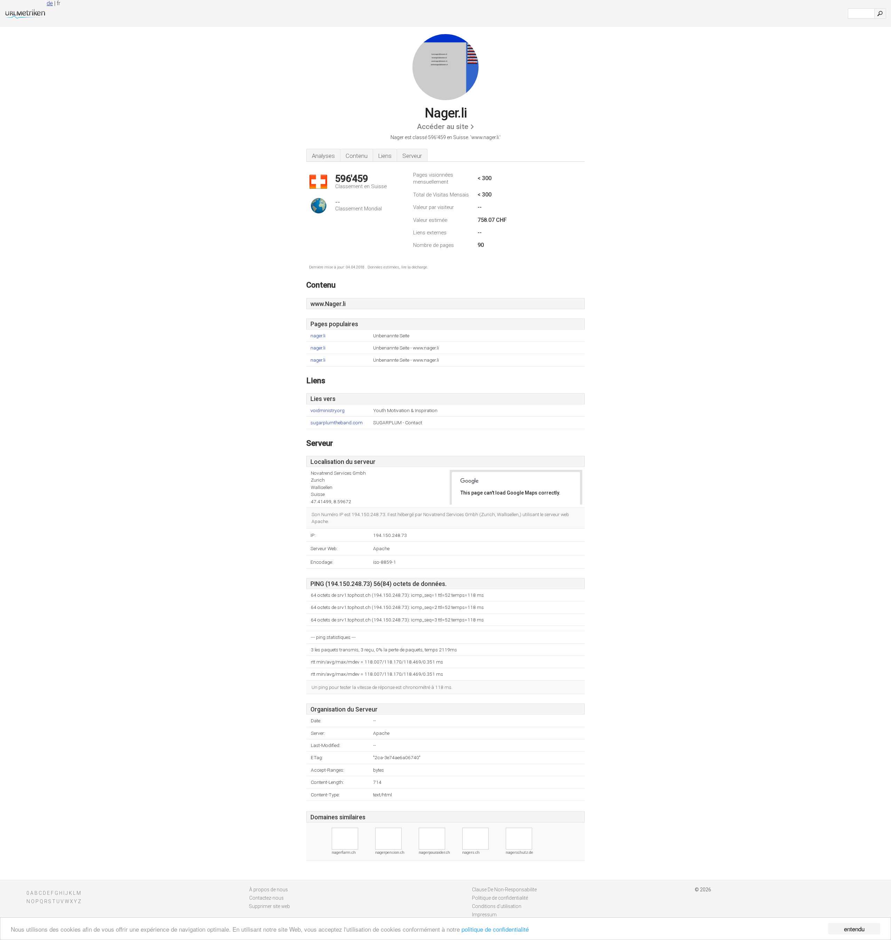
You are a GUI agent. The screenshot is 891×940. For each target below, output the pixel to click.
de (50, 3)
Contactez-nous (266, 898)
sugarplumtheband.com (336, 422)
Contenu (357, 155)
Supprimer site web (269, 906)
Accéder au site (442, 126)
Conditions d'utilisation (496, 906)
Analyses (323, 155)
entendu (854, 928)
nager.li (317, 335)
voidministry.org (327, 410)
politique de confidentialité (495, 929)
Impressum (484, 914)
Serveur (412, 155)
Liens (385, 155)
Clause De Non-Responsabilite (504, 889)
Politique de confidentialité (500, 898)
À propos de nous (268, 889)
